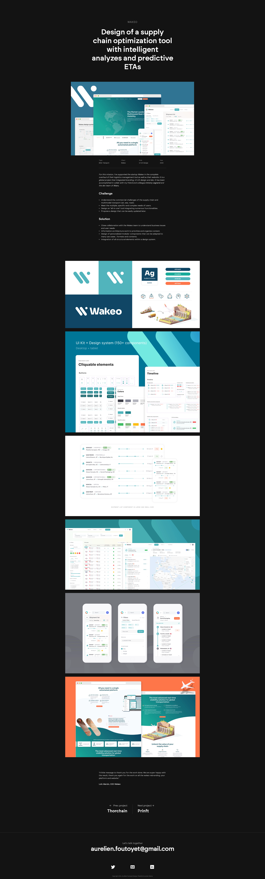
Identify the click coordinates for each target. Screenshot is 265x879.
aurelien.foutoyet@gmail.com (132, 849)
